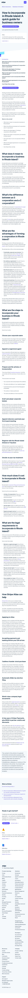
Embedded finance (19, 882)
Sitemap (4, 968)
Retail (16, 917)
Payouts (4, 907)
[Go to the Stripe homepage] (3, 866)
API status (17, 938)
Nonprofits (17, 912)
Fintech (16, 900)
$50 (15, 501)
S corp (8, 219)
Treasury (4, 918)
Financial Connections (7, 893)
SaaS (16, 894)
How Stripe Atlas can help (8, 84)
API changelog (18, 940)
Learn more (5, 41)
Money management (19, 891)
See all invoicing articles (8, 786)
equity (3, 246)
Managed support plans (7, 980)
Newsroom (17, 954)
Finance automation (19, 884)
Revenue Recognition (7, 911)
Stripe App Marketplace (20, 924)
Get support (5, 978)
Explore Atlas (5, 838)
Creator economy (19, 898)
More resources (6, 6)
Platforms (17, 893)
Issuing (3, 898)
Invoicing (4, 896)
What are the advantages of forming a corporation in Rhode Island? (11, 69)
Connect (4, 885)
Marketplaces (18, 889)
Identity (4, 894)
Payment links (5, 903)
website (16, 343)
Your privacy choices (6, 971)
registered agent (6, 353)
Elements (4, 891)
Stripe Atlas (5, 601)
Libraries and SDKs (19, 942)
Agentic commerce (19, 876)
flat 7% (18, 253)
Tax (3, 914)
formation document (15, 372)
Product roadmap (19, 950)
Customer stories (6, 952)
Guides (3, 950)
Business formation (18, 6)
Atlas (3, 875)
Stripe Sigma (5, 912)
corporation (23, 105)
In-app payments (19, 887)
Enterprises (17, 873)
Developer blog (18, 945)
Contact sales (14, 823)
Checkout (4, 882)
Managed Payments (6, 902)
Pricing (3, 873)
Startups (17, 875)
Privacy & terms (5, 961)
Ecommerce (18, 880)
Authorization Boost (6, 876)
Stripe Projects (18, 943)
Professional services (20, 914)
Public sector (18, 916)
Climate (4, 884)
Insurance (17, 907)
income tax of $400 (16, 255)
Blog (3, 954)
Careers (17, 952)
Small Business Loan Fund (18, 292)
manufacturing (16, 284)
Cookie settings (5, 970)
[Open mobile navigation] (25, 2)
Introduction (5, 59)
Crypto (3, 887)
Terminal (4, 916)
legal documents (16, 702)
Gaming (16, 902)
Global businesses (19, 885)
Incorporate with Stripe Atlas (10, 26)
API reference (18, 936)
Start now (5, 823)
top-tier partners (17, 725)
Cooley (16, 705)
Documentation (18, 934)
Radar (3, 909)
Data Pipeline (5, 889)
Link (3, 900)
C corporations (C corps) (19, 207)
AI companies (18, 896)
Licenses (4, 966)
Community (4, 956)
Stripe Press (18, 956)
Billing (3, 878)
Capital (3, 880)
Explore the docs (6, 854)
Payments (4, 905)
